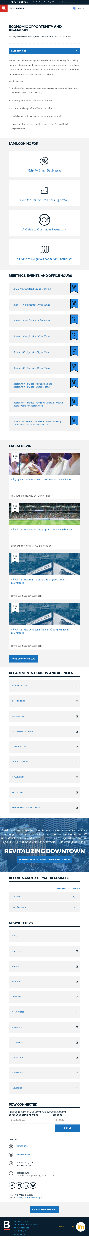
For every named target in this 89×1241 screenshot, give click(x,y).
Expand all (61, 888)
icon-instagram (19, 1185)
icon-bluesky (33, 1185)
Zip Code (57, 1115)
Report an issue (66, 1226)
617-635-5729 (22, 1146)
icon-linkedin (26, 1185)
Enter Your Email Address (23, 1115)
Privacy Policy (21, 1222)
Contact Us (19, 1234)
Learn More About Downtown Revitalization (44, 859)
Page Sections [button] (18, 51)
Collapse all (74, 888)
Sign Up (68, 1128)
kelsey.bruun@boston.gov (29, 1197)
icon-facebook (12, 1185)
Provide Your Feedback (44, 1209)
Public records (21, 1228)
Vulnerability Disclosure (26, 1225)
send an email (23, 1154)
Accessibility (20, 1231)
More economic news (23, 659)
